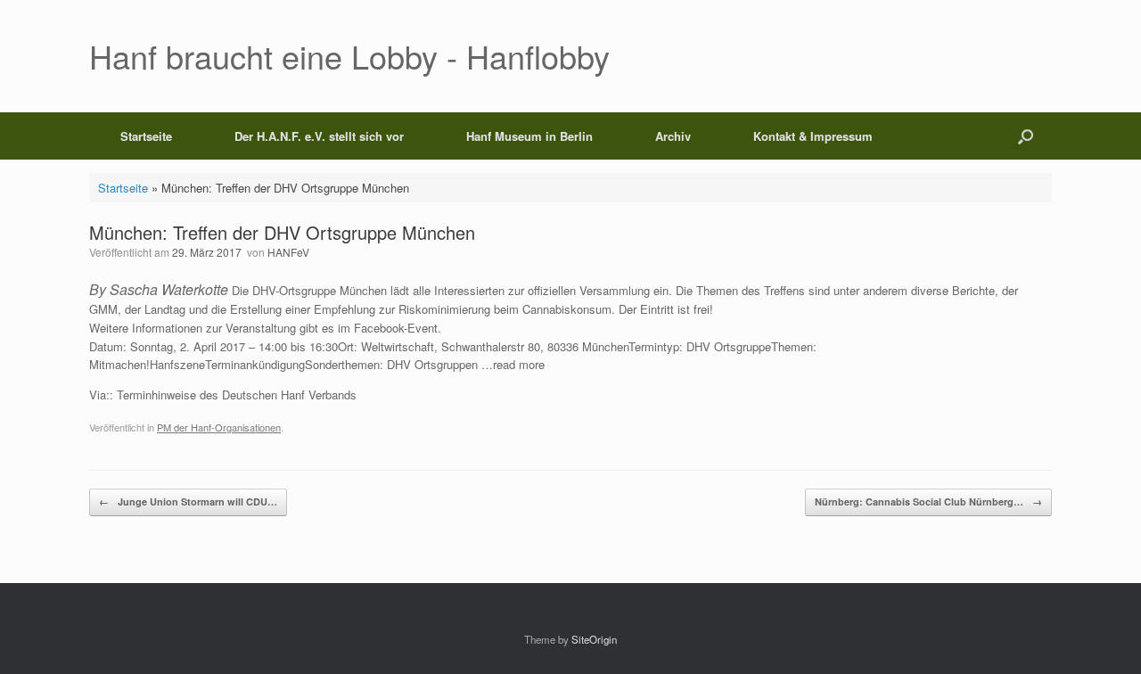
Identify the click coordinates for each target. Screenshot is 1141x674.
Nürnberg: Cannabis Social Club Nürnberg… (928, 501)
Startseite (146, 135)
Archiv (673, 135)
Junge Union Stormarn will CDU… (188, 501)
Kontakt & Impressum (813, 135)
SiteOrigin (594, 639)
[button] (1025, 136)
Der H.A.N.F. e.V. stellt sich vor (319, 135)
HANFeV (288, 251)
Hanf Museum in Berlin (529, 135)
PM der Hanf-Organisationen (219, 427)
